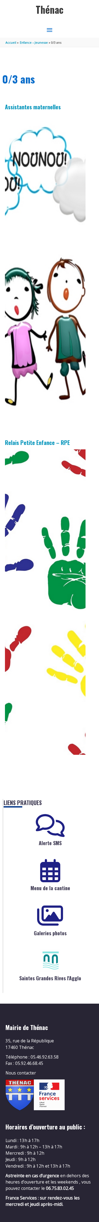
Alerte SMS (50, 843)
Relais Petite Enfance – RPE (37, 442)
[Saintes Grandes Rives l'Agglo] (50, 960)
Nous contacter (21, 1073)
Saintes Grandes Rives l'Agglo (50, 978)
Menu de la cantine (50, 888)
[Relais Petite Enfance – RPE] (45, 602)
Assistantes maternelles (33, 107)
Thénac (50, 9)
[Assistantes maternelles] (45, 266)
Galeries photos (50, 933)
